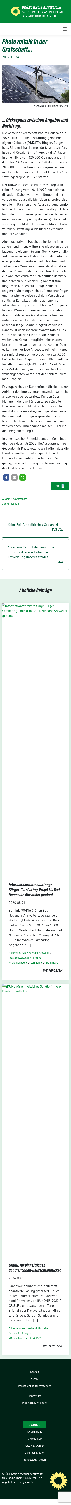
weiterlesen (52, 970)
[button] (6, 477)
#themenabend (19, 962)
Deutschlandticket (20, 1338)
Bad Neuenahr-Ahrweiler (36, 952)
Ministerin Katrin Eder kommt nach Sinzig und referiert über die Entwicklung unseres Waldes (35, 554)
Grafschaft (21, 499)
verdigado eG (25, 1482)
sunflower (30, 1478)
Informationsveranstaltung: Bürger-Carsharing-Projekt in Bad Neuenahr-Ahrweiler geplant (34, 889)
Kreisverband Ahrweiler (35, 1328)
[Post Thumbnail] (35, 739)
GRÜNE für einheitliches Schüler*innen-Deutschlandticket (35, 1268)
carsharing (37, 962)
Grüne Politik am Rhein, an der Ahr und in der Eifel (42, 14)
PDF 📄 (60, 486)
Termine (36, 957)
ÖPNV (37, 1338)
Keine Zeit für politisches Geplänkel (35, 527)
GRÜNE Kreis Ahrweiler (41, 7)
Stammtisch (52, 962)
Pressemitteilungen (20, 957)
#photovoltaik (11, 503)
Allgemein (8, 499)
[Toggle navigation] (64, 29)
